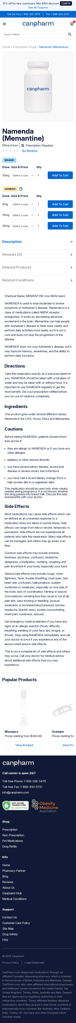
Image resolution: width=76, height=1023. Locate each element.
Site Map (8, 928)
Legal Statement (34, 962)
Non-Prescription (13, 835)
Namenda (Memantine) (53, 47)
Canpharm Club (12, 893)
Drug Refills (9, 846)
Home (6, 47)
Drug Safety (10, 934)
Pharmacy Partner (13, 870)
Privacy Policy (10, 962)
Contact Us (9, 917)
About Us (8, 887)
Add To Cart (60, 175)
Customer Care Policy (16, 923)
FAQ (5, 940)
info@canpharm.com (15, 792)
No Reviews (29, 150)
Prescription (9, 829)
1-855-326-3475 (31, 14)
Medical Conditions (14, 899)
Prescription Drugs (24, 47)
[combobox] (22, 175)
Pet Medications (12, 841)
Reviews (7, 882)
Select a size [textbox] (20, 175)
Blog (5, 876)
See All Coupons (38, 7)
